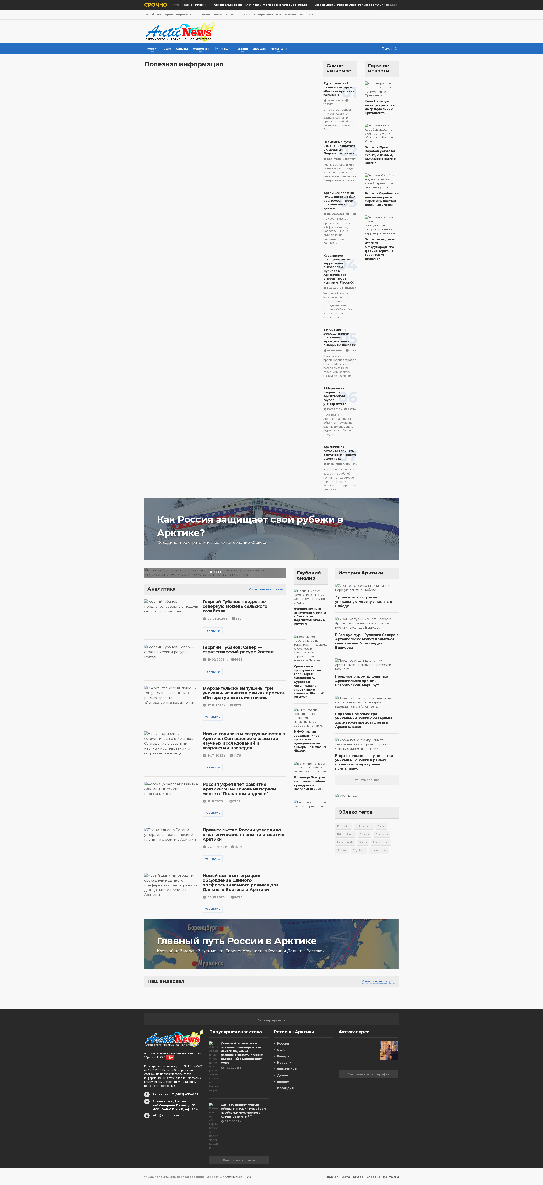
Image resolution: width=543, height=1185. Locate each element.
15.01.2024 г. (233, 1121)
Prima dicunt (345, 834)
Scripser (364, 834)
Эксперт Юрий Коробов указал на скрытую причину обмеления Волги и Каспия (380, 155)
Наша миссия (286, 14)
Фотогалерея (162, 14)
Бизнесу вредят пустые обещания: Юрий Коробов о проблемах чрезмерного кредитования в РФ (243, 1110)
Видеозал (183, 14)
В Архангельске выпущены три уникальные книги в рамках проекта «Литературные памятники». (244, 693)
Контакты (306, 14)
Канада (283, 1056)
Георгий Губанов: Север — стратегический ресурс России (238, 649)
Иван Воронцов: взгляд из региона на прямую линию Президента (379, 107)
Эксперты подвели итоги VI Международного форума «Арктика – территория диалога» (380, 248)
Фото (345, 1176)
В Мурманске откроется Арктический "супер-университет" (334, 396)
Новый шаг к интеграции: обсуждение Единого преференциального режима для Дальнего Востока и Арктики (241, 882)
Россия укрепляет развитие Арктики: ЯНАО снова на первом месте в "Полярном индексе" (239, 789)
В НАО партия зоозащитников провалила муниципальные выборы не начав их (339, 337)
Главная (332, 1176)
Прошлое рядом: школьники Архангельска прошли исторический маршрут (361, 680)
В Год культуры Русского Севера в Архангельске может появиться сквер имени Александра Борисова (366, 641)
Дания (282, 1075)
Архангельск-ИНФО (238, 1177)
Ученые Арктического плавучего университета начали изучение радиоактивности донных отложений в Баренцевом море (242, 1052)
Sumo (381, 826)
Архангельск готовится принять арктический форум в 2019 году (339, 453)
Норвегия (285, 1062)
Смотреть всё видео (379, 981)
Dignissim (343, 826)
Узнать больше (367, 780)
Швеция (283, 1082)
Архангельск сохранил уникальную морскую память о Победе (363, 601)
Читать (214, 630)
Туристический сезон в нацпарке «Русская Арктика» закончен (338, 89)
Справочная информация (214, 14)
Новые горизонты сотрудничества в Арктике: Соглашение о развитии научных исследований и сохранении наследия (244, 740)
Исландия (285, 1088)
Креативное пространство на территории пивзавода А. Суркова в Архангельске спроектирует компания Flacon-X (338, 269)
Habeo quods (363, 826)
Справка (373, 1176)
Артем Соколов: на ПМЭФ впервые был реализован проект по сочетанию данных (339, 200)
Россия (283, 1043)
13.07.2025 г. (233, 1067)
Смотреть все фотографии (368, 1074)
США (281, 1050)
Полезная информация (255, 14)
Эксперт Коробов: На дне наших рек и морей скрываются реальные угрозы (381, 199)
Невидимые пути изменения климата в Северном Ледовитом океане (339, 148)
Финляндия (287, 1069)
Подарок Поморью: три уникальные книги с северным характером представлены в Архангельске (363, 720)
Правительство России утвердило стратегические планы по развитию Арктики (243, 834)
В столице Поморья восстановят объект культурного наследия (310, 783)
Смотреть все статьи (266, 589)
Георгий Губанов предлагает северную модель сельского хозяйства (235, 606)
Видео (358, 1176)
